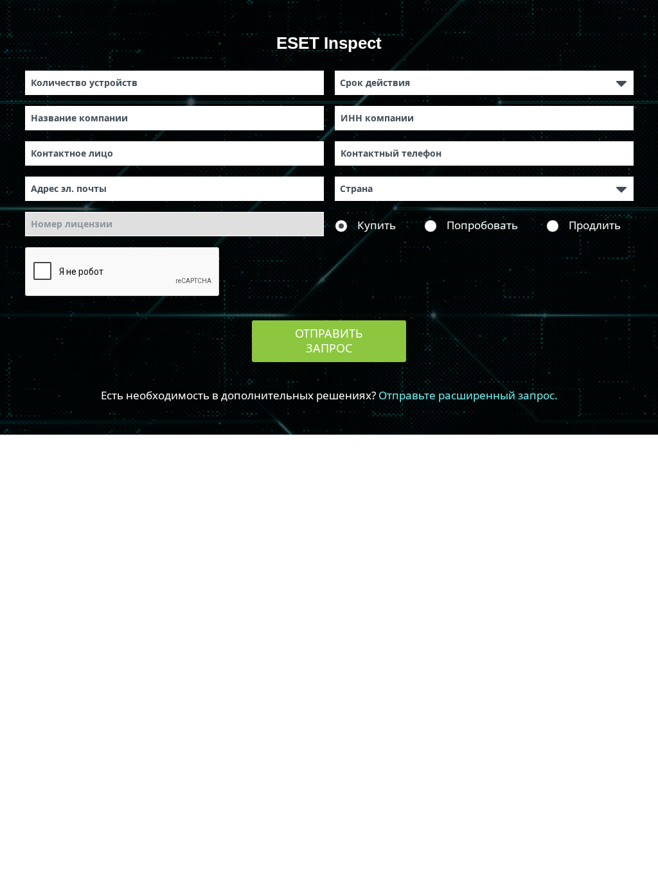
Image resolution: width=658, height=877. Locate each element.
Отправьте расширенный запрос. (468, 395)
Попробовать (482, 225)
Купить (376, 225)
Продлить (595, 225)
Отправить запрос (329, 341)
